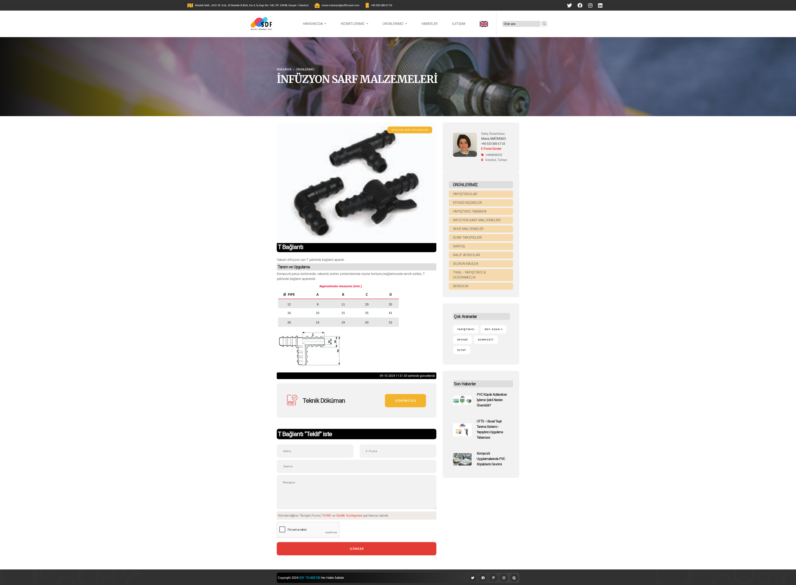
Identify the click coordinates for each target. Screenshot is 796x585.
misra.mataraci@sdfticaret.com (340, 5)
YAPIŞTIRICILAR (465, 194)
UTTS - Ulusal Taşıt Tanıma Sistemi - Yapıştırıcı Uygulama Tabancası (490, 429)
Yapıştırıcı (465, 329)
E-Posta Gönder (491, 148)
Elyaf (461, 350)
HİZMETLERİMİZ (353, 24)
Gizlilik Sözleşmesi (349, 515)
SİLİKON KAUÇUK (465, 264)
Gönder (357, 549)
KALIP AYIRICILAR (466, 255)
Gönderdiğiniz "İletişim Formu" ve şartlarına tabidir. (333, 515)
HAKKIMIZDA (313, 24)
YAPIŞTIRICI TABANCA (469, 211)
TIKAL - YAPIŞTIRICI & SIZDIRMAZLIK (469, 274)
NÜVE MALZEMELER (468, 229)
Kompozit (486, 339)
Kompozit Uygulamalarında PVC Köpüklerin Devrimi (491, 458)
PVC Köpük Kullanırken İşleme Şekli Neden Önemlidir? (492, 400)
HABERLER (429, 24)
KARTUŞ (459, 246)
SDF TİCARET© (309, 578)
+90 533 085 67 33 (381, 5)
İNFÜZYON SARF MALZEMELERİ (476, 220)
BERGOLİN (460, 286)
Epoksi (462, 339)
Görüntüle (405, 401)
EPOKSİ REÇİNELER (467, 203)
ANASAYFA (284, 69)
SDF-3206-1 (493, 329)
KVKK (327, 515)
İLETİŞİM (458, 24)
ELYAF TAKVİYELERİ (467, 238)
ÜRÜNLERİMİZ (393, 24)
